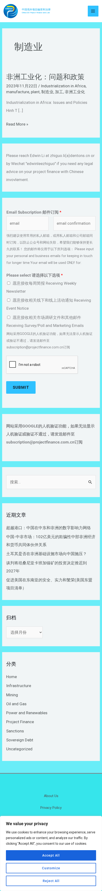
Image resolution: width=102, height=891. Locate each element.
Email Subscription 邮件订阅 (33, 212)
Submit (21, 387)
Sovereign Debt (19, 740)
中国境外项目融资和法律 (36, 9)
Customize (51, 868)
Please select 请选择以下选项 (34, 275)
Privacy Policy (51, 808)
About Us (51, 796)
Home (11, 676)
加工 (59, 91)
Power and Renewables (26, 712)
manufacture (17, 91)
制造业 (47, 91)
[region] (51, 853)
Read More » (17, 124)
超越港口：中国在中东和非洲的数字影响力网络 (48, 527)
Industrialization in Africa (63, 86)
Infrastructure (18, 685)
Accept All (51, 855)
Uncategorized (19, 749)
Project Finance (20, 721)
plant (35, 91)
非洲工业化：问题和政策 (45, 77)
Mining (12, 695)
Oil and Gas (16, 703)
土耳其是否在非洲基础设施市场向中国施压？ (46, 553)
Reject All (51, 881)
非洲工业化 (75, 91)
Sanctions (15, 731)
